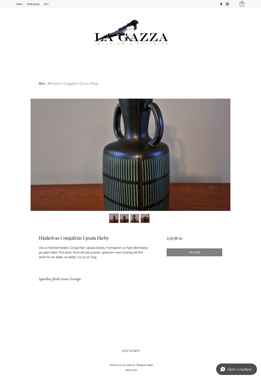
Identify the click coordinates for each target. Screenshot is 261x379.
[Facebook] (221, 4)
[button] (242, 4)
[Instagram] (227, 4)
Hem (42, 84)
